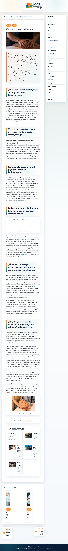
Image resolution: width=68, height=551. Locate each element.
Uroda (8, 25)
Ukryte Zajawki (52, 86)
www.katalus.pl (28, 413)
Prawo (49, 60)
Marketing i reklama (53, 40)
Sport (49, 73)
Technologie (51, 76)
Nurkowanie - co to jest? (35, 448)
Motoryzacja (51, 47)
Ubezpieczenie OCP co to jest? (35, 435)
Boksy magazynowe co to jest (19, 465)
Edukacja (50, 30)
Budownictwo (51, 24)
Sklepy (49, 69)
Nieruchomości (52, 50)
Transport (50, 79)
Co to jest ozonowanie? (12, 434)
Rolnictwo (50, 66)
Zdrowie (50, 99)
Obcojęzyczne (51, 53)
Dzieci (49, 27)
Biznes (49, 21)
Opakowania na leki (7, 515)
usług (33, 286)
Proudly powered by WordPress (23, 548)
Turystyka (50, 83)
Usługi (14, 25)
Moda (49, 43)
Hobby (49, 34)
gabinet (22, 254)
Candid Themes (49, 548)
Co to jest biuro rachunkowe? (19, 448)
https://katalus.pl (28, 420)
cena (16, 239)
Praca (49, 57)
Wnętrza (50, 96)
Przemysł (50, 63)
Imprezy (50, 37)
